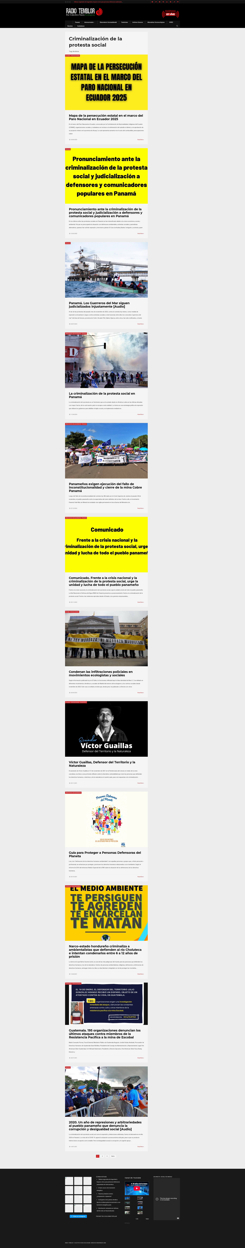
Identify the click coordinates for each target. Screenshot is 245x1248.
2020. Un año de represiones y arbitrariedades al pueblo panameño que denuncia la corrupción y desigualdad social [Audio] (105, 1125)
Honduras (68, 886)
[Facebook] (152, 2)
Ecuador (68, 55)
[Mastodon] (178, 2)
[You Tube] (167, 2)
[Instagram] (163, 2)
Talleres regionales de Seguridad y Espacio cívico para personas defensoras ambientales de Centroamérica (108, 1182)
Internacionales (89, 22)
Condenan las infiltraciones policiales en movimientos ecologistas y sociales (101, 673)
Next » (113, 1156)
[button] (69, 1181)
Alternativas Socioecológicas (156, 22)
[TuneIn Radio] (174, 2)
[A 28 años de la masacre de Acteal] (127, 1198)
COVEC (171, 22)
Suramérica (83, 702)
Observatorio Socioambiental (108, 22)
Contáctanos (81, 26)
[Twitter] (156, 2)
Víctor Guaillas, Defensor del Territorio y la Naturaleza (102, 764)
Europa (67, 611)
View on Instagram (79, 1216)
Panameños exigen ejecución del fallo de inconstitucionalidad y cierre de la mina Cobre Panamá (105, 487)
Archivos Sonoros (137, 22)
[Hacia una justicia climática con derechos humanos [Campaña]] (140, 1202)
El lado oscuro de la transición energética (85, 2)
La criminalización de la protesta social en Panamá (102, 395)
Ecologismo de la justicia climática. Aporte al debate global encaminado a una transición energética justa (108, 1202)
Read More (141, 139)
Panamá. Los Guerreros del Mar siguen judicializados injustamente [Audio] (99, 304)
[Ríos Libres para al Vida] (127, 1202)
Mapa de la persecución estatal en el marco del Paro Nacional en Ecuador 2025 (106, 117)
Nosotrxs (70, 26)
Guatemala (68, 983)
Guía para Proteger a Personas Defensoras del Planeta (105, 854)
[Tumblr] (170, 2)
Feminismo (124, 22)
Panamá (77, 22)
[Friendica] (160, 2)
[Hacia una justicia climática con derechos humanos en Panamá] (127, 1207)
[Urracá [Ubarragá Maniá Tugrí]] (140, 1207)
